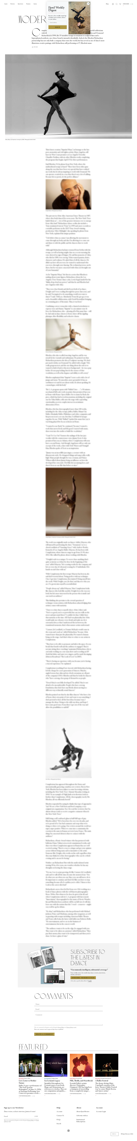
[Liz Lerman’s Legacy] (55, 1065)
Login (90, 981)
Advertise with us (82, 1116)
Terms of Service (70, 1027)
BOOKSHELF (47, 1078)
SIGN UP (57, 27)
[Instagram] (68, 1131)
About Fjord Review (82, 1111)
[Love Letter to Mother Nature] (30, 1065)
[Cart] (120, 4)
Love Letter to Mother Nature (27, 1082)
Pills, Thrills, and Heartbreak (81, 1081)
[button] (107, 4)
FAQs (58, 1120)
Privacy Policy (61, 1027)
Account (59, 1111)
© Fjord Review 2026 (127, 1134)
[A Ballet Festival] (106, 1065)
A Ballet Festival (101, 1081)
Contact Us (60, 1116)
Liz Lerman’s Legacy (52, 1081)
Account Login (101, 1111)
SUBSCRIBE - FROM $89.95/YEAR (83, 978)
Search (59, 1124)
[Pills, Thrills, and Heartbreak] (81, 1065)
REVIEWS (21, 1078)
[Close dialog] (88, 3)
